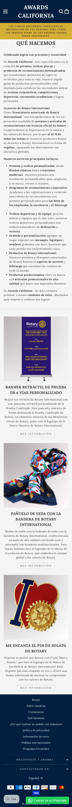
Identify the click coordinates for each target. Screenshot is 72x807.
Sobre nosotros (36, 705)
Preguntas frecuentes (36, 748)
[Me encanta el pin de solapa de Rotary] (36, 607)
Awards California (36, 11)
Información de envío (36, 736)
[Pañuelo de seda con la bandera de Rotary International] (36, 475)
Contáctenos (36, 712)
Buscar (36, 699)
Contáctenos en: (35, 769)
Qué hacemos (36, 718)
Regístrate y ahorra (35, 759)
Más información (36, 433)
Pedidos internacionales (35, 742)
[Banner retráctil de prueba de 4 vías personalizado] (36, 348)
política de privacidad (36, 730)
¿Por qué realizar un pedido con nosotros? (36, 724)
